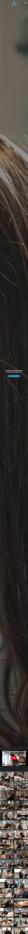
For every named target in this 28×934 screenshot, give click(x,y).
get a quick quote (14, 376)
